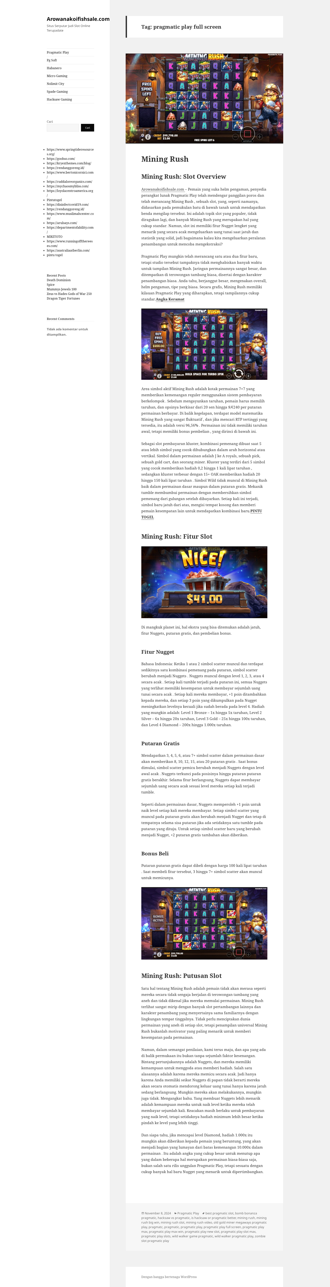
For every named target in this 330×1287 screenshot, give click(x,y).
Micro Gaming (57, 76)
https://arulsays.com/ (62, 223)
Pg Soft (52, 60)
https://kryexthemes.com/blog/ (69, 163)
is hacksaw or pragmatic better (213, 1218)
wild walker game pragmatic (192, 1236)
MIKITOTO (54, 237)
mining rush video (199, 1222)
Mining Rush (165, 159)
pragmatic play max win (166, 1231)
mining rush (246, 1218)
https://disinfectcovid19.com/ (68, 204)
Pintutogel (54, 200)
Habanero (54, 68)
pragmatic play (191, 1227)
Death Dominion (59, 280)
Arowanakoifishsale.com (78, 18)
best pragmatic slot (219, 1213)
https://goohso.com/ (61, 159)
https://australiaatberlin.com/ (68, 250)
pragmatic (171, 1227)
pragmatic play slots (156, 1236)
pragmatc (156, 1227)
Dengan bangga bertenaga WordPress (169, 1277)
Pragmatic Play (58, 52)
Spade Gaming (57, 91)
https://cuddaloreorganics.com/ (69, 181)
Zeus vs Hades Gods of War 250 (69, 294)
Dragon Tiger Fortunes (63, 298)
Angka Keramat (170, 299)
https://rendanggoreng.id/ (65, 168)
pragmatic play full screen (222, 1227)
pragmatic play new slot (202, 1231)
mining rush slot (172, 1222)
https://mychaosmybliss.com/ (68, 186)
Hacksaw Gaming (59, 99)
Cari (50, 121)
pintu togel (55, 255)
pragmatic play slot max (238, 1231)
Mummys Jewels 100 (62, 289)
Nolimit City (55, 84)
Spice (51, 285)
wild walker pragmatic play (234, 1236)
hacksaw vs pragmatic (174, 1218)
